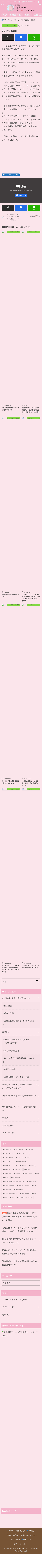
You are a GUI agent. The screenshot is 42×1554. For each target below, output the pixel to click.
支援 (34, 1185)
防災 (13, 1197)
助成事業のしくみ (15, 15)
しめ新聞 (30, 1149)
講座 (5, 1197)
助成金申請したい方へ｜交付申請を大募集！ (19, 1108)
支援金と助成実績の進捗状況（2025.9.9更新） (16, 1041)
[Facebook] (21, 195)
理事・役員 (9, 1013)
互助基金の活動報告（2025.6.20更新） (18, 1022)
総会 (34, 1193)
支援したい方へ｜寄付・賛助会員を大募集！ (19, 1097)
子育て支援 (28, 1173)
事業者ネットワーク (10, 1165)
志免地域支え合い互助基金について (17, 998)
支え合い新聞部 (24, 1185)
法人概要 (8, 1005)
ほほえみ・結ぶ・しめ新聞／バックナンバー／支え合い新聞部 (19, 1086)
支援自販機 (7, 1189)
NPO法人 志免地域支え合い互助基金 (22, 1548)
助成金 (28, 1169)
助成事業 (7, 1169)
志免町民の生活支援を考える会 (14, 1181)
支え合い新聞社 (9, 1185)
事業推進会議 (21, 1161)
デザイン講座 (8, 1157)
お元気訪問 (7, 1149)
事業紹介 (28, 15)
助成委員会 (18, 1169)
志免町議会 (32, 1181)
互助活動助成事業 (11, 1050)
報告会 (18, 1173)
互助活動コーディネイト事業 (16, 1076)
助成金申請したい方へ (28, 1535)
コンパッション (9, 1153)
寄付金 (6, 1177)
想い (5, 1314)
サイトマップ (8, 1132)
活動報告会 (25, 1193)
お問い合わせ (8, 1125)
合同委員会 (7, 1173)
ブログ (4, 15)
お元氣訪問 (19, 1149)
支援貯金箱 (19, 1189)
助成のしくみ (21, 1531)
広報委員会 (16, 1177)
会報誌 (32, 1165)
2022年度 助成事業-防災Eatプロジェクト (20, 1060)
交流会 (24, 1165)
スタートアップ (24, 1153)
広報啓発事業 (10, 1069)
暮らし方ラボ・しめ (10, 1193)
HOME (5, 20)
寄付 (37, 1173)
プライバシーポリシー (21, 1544)
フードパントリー (23, 1157)
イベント (8, 1307)
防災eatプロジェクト (25, 1197)
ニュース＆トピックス (16, 20)
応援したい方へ (12, 1535)
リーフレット (8, 1161)
